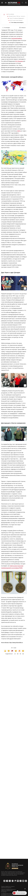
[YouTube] (18, 881)
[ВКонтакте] (10, 881)
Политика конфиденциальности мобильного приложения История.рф (8, 890)
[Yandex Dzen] (23, 881)
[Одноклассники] (20, 881)
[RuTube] (15, 881)
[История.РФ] (14, 3)
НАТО (19, 131)
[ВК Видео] (12, 881)
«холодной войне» (16, 38)
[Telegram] (7, 881)
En (6, 2)
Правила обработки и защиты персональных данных (7, 887)
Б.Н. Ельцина (19, 61)
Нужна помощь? (20, 893)
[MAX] (4, 881)
